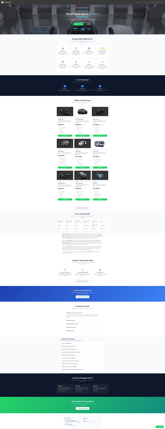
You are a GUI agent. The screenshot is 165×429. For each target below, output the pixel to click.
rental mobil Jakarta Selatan (60, 222)
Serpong (76, 228)
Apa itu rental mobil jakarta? (66, 343)
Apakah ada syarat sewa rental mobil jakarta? (69, 366)
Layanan (148, 2)
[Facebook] (84, 421)
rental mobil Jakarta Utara (78, 222)
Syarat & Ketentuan (157, 2)
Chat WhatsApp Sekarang (82, 408)
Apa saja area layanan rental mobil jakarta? (69, 357)
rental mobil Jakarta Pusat (95, 222)
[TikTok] (90, 421)
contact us (162, 2)
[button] (150, 2)
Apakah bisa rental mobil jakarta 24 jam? (68, 355)
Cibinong (93, 228)
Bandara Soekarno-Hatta (95, 225)
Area (140, 2)
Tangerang (59, 225)
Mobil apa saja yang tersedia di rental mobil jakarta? (70, 360)
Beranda (137, 2)
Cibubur (67, 228)
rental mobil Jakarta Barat (86, 222)
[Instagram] (87, 421)
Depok (67, 225)
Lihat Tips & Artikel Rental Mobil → (82, 281)
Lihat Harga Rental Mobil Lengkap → (82, 207)
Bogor (102, 221)
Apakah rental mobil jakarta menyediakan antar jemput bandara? (72, 369)
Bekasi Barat (85, 228)
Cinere (102, 228)
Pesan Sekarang (65, 135)
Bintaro (59, 228)
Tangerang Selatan (86, 225)
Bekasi (76, 225)
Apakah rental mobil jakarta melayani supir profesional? (71, 352)
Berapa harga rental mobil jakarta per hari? (69, 346)
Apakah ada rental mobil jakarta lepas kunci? (69, 349)
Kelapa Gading (103, 225)
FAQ (152, 2)
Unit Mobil (144, 2)
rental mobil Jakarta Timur (69, 222)
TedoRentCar (8, 2)
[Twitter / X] (93, 421)
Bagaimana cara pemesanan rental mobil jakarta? (70, 363)
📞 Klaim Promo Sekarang (82, 296)
